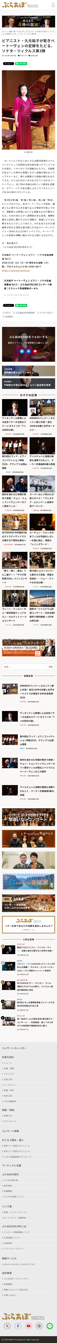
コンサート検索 (10, 1131)
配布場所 (8, 1185)
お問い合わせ (10, 1295)
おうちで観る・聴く (13, 1140)
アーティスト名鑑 (11, 1165)
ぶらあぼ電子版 (11, 1180)
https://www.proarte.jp (16, 270)
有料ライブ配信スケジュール (17, 1151)
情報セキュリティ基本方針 (16, 1289)
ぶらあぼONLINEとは (14, 1226)
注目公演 (34, 55)
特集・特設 (8, 1110)
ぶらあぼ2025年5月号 (25, 312)
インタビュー (10, 1084)
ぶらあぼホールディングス (16, 1278)
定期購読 (8, 1191)
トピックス (9, 1073)
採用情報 (8, 1284)
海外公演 (8, 1095)
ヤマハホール (10, 1121)
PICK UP (23, 55)
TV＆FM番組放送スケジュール (17, 1156)
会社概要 (7, 1273)
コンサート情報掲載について (17, 1232)
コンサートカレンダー (14, 1048)
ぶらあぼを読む (10, 1174)
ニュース (8, 1062)
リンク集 (7, 1206)
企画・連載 (9, 1068)
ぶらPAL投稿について (14, 1196)
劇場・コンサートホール (15, 1212)
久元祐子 (9, 316)
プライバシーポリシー (14, 1248)
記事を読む (8, 1057)
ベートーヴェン (46, 312)
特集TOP (8, 1115)
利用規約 (8, 1243)
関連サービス (9, 1258)
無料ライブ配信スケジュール (17, 1145)
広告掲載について (12, 1237)
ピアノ (8, 312)
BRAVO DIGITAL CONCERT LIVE (19, 1264)
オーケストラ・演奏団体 (15, 1217)
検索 (51, 666)
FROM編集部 (10, 1101)
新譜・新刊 (9, 1090)
